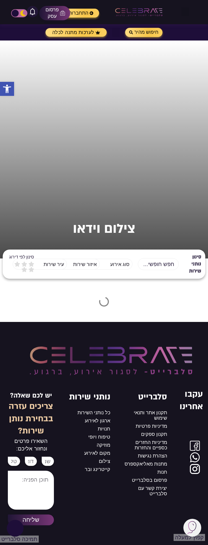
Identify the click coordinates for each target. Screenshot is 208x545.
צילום (104, 461)
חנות (162, 472)
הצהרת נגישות (152, 456)
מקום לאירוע (97, 453)
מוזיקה (103, 445)
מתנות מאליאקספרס (146, 464)
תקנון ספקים (154, 434)
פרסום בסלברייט (149, 480)
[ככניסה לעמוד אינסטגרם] (195, 469)
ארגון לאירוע (97, 420)
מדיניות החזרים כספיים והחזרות (151, 445)
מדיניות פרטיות (151, 426)
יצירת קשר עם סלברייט (152, 491)
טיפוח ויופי (99, 437)
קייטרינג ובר (97, 469)
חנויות (104, 429)
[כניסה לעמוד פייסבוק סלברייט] (195, 446)
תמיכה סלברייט (19, 539)
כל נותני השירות (93, 412)
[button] (7, 89)
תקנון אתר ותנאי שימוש (150, 415)
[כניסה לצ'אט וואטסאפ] (195, 457)
